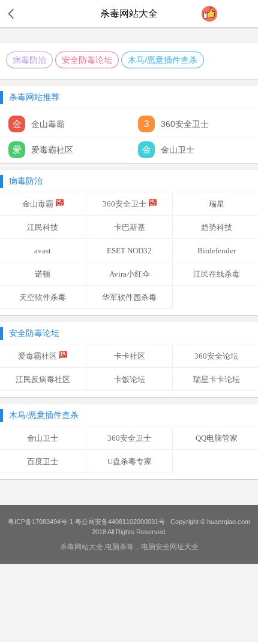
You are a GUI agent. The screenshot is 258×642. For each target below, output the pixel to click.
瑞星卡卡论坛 (216, 379)
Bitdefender (216, 250)
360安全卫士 (124, 203)
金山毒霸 (37, 203)
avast (42, 250)
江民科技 (42, 227)
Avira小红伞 (129, 273)
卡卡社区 (129, 356)
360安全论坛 (216, 356)
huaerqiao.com (228, 521)
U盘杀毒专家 (129, 461)
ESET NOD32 (129, 250)
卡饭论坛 (129, 379)
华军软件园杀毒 (129, 297)
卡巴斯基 (129, 227)
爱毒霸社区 (37, 356)
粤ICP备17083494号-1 (40, 521)
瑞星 (216, 203)
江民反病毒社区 (43, 379)
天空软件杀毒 (42, 297)
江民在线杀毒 (216, 273)
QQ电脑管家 (217, 438)
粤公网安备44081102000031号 (120, 521)
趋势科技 (216, 227)
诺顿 (42, 273)
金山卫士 (42, 438)
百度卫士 (42, 461)
